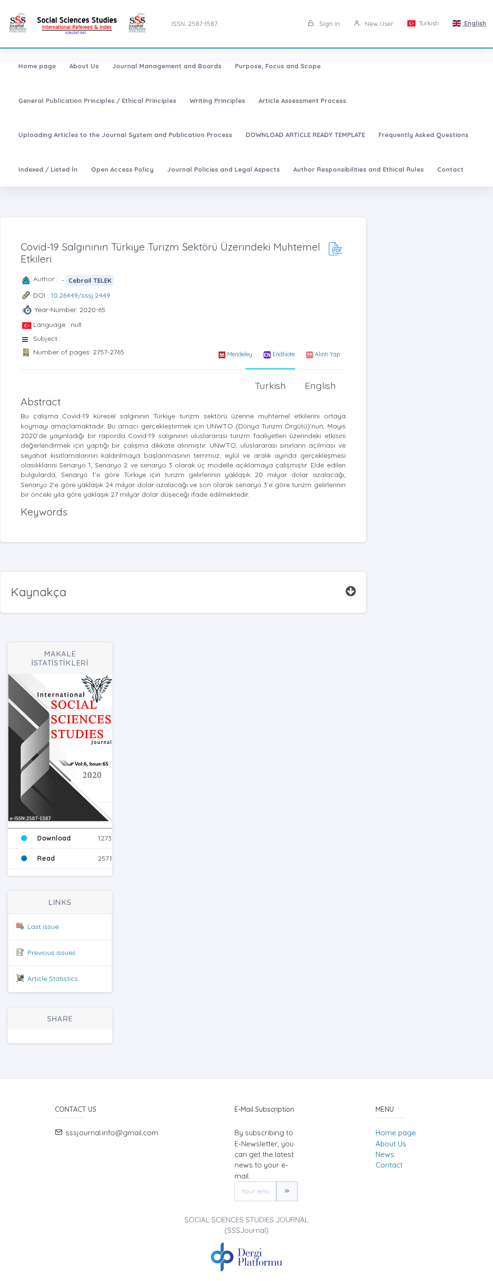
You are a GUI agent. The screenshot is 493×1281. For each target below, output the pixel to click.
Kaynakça (38, 592)
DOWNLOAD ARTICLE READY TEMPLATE (305, 134)
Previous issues (51, 952)
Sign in (328, 23)
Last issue (43, 926)
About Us (84, 66)
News (385, 1154)
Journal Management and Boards (166, 66)
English (474, 23)
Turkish (428, 23)
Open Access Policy (122, 169)
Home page (37, 66)
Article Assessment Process (302, 100)
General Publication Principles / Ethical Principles (97, 100)
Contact (450, 169)
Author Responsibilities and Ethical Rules (358, 169)
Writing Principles (217, 100)
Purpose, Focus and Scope (278, 66)
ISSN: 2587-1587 (194, 23)
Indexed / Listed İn (48, 169)
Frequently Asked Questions (423, 134)
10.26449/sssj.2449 (80, 295)
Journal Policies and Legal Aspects (223, 169)
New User (378, 23)
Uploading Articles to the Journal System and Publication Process (125, 134)
